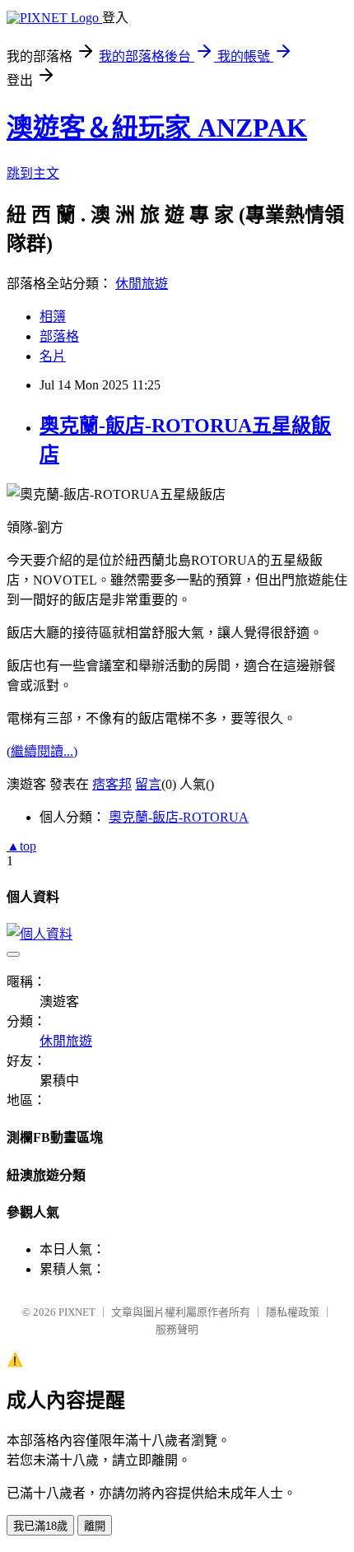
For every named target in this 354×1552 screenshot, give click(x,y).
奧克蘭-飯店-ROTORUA (179, 817)
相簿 (53, 317)
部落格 (59, 336)
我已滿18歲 (40, 1526)
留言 (148, 784)
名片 (53, 356)
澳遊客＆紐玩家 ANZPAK (157, 127)
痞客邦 (112, 784)
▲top (21, 846)
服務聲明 (177, 1329)
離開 (94, 1526)
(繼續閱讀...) (42, 751)
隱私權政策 (292, 1312)
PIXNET (76, 1312)
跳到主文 (33, 173)
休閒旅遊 (141, 284)
